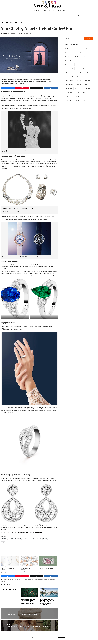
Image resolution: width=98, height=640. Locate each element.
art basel (81, 48)
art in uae (85, 60)
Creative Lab (66, 16)
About (16, 16)
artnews (87, 64)
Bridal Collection (15, 579)
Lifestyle (42, 16)
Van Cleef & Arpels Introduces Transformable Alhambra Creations (8, 568)
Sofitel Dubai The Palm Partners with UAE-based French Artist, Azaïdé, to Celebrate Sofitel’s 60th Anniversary (47, 601)
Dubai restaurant (69, 84)
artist (66, 64)
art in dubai (77, 60)
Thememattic (61, 637)
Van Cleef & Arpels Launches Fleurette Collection (27, 567)
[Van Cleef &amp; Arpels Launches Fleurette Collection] (29, 561)
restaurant (77, 100)
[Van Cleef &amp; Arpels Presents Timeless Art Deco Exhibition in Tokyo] (48, 561)
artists (72, 64)
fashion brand (68, 88)
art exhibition (68, 56)
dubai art (79, 76)
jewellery (24, 579)
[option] (29, 443)
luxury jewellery (43, 579)
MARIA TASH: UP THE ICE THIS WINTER (9, 590)
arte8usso (75, 52)
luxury (36, 579)
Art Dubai (67, 52)
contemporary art (69, 68)
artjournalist (79, 64)
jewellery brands (69, 92)
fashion (85, 84)
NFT (83, 96)
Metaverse (73, 16)
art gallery (76, 56)
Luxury (54, 16)
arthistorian (85, 56)
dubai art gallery (69, 80)
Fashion (36, 16)
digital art (86, 72)
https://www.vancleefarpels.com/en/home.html (30, 532)
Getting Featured (24, 16)
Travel (59, 16)
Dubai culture (87, 80)
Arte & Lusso (47, 6)
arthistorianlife (68, 60)
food (76, 88)
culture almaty (86, 68)
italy (81, 88)
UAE (84, 100)
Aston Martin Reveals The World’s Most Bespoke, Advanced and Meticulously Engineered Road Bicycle (28, 601)
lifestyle (85, 92)
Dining (66, 76)
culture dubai (68, 72)
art (75, 48)
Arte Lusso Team (28, 33)
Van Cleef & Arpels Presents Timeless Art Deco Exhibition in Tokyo (46, 568)
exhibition (78, 84)
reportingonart (68, 100)
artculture (88, 48)
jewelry (30, 579)
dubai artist (78, 80)
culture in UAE (78, 72)
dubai (72, 76)
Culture (49, 16)
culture (78, 68)
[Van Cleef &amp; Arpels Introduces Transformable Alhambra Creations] (10, 561)
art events (82, 52)
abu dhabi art (68, 48)
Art (32, 16)
